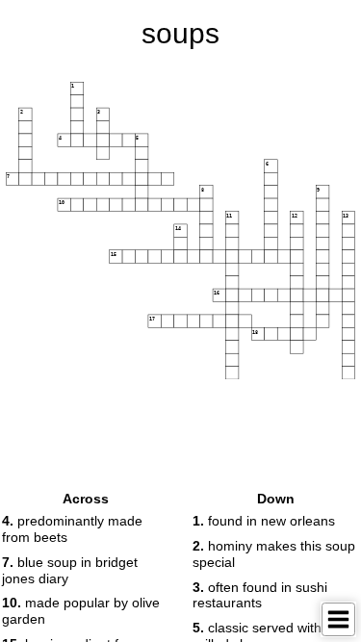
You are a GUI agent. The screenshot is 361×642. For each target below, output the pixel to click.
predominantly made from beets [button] (72, 529)
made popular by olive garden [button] (81, 611)
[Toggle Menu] (338, 619)
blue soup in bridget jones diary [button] (70, 570)
